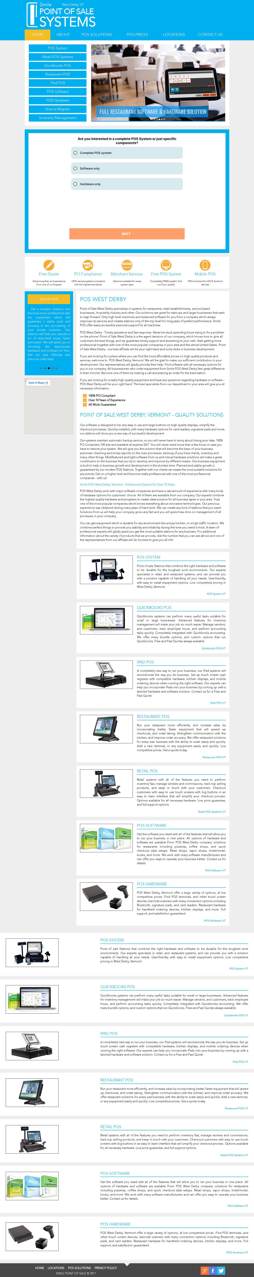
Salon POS (49, 299)
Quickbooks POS (57, 65)
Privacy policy (106, 1268)
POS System (57, 48)
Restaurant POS (57, 74)
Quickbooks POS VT (214, 648)
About (63, 34)
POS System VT (216, 594)
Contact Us (210, 34)
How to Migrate (57, 109)
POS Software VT (215, 870)
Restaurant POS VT (214, 757)
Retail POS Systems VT (212, 812)
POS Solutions (96, 34)
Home (38, 34)
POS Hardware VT (215, 921)
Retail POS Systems (57, 57)
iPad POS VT (218, 703)
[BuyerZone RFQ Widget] (127, 191)
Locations (174, 34)
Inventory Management (57, 118)
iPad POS (57, 83)
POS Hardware (57, 100)
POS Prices (137, 34)
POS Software (58, 91)
